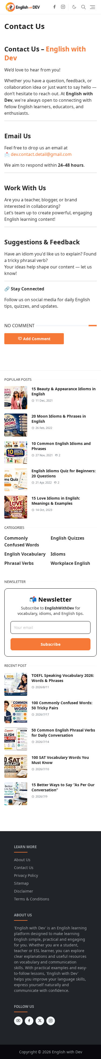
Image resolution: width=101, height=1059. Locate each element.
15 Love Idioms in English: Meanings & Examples (56, 501)
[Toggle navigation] (92, 7)
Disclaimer (23, 891)
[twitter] (40, 1021)
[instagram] (63, 7)
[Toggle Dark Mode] (74, 6)
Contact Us (23, 867)
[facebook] (54, 7)
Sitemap (21, 883)
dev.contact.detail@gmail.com (41, 154)
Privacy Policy (26, 875)
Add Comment (36, 338)
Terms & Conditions (31, 898)
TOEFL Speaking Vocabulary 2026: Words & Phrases (63, 678)
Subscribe (51, 644)
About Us (22, 859)
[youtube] (18, 1021)
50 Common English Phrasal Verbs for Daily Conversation (63, 732)
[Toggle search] (83, 7)
